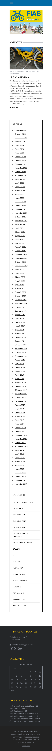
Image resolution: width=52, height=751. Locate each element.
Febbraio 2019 (20, 337)
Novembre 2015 (21, 484)
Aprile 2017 (19, 420)
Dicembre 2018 (20, 345)
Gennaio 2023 (20, 160)
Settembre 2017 (21, 401)
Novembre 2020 (21, 258)
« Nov (12, 690)
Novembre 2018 (21, 349)
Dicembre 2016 (20, 435)
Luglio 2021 (19, 228)
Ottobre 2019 (20, 307)
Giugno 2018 (20, 367)
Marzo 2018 (19, 379)
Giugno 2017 (20, 413)
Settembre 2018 (21, 356)
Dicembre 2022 (20, 164)
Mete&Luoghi (19, 574)
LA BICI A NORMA (19, 77)
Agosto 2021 (20, 224)
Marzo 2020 (19, 288)
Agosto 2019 (20, 315)
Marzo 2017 (19, 424)
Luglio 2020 (19, 273)
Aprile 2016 (19, 465)
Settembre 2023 (21, 138)
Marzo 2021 (19, 243)
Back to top (25, 746)
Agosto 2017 (20, 405)
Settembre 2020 (21, 266)
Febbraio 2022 (20, 202)
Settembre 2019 (21, 311)
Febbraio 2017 (20, 428)
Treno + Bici (18, 593)
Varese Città (19, 599)
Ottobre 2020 (20, 262)
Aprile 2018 (19, 375)
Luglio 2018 (19, 364)
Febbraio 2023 (20, 157)
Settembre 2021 (21, 221)
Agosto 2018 (20, 360)
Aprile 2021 (19, 239)
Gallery (16, 549)
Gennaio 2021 (20, 251)
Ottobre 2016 (20, 443)
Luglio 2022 (19, 183)
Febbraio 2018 (20, 382)
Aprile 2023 (19, 149)
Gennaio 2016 (20, 476)
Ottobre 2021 (20, 217)
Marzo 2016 (19, 469)
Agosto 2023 (20, 141)
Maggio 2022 (20, 190)
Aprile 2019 (19, 330)
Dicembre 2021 (20, 209)
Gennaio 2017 (20, 431)
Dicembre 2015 (20, 480)
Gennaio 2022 (20, 205)
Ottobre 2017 (20, 397)
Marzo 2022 (19, 198)
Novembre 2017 (21, 394)
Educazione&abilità (18, 72)
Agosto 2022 (20, 179)
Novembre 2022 (21, 168)
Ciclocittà (18, 508)
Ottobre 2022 (20, 172)
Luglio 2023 (19, 145)
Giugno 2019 (20, 322)
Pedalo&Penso (20, 580)
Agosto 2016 (20, 450)
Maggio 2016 (20, 461)
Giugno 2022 (20, 187)
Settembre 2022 (21, 175)
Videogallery (19, 606)
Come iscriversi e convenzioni (25, 721)
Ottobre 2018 (20, 352)
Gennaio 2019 (20, 341)
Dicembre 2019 (20, 300)
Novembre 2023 (21, 130)
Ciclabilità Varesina (23, 502)
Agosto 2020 (20, 269)
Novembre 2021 (21, 213)
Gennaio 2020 (20, 296)
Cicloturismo (19, 521)
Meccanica (30, 72)
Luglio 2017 (19, 409)
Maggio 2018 (20, 371)
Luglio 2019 (19, 318)
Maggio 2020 (20, 281)
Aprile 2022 (19, 194)
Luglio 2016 (19, 454)
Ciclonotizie (19, 515)
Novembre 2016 (21, 439)
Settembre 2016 (21, 446)
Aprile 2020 (19, 285)
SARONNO (17, 587)
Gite (15, 555)
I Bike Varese (19, 561)
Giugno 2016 (20, 458)
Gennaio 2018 (20, 386)
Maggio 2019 (20, 326)
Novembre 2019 (21, 303)
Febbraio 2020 (20, 292)
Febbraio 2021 (20, 247)
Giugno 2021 (20, 232)
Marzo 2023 (19, 153)
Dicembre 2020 (20, 254)
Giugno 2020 (20, 277)
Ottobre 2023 (20, 134)
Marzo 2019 (19, 333)
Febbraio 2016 (20, 473)
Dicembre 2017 (20, 390)
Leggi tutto (14, 107)
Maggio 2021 (20, 236)
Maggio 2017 (20, 416)
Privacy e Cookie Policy (31, 734)
